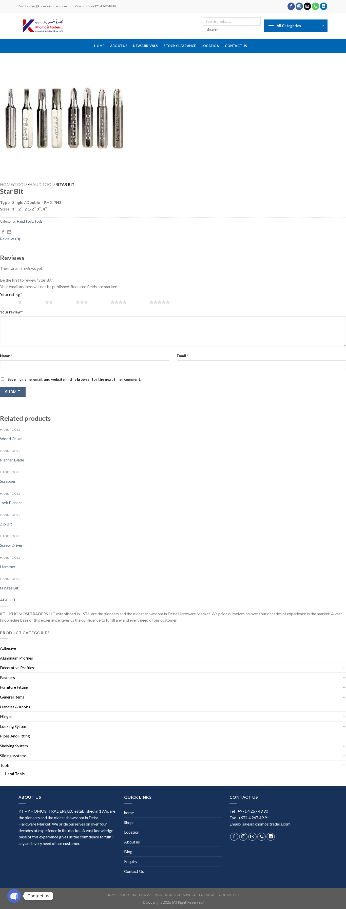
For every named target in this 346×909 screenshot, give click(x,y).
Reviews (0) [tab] (10, 238)
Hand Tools (42, 184)
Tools (21, 184)
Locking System (13, 726)
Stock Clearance (180, 46)
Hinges (6, 716)
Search (213, 30)
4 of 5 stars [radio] (100, 302)
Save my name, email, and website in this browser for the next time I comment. (74, 379)
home (99, 46)
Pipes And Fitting (15, 735)
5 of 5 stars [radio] (139, 302)
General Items (12, 696)
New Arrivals (145, 46)
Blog (128, 851)
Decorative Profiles (17, 667)
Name (6, 356)
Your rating (11, 294)
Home (6, 184)
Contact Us (236, 46)
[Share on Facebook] (3, 232)
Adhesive (8, 648)
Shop (128, 822)
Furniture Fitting (14, 687)
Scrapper (8, 481)
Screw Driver (11, 545)
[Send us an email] (307, 6)
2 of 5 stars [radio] (34, 302)
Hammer (7, 566)
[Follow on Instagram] (299, 6)
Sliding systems (13, 755)
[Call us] (315, 6)
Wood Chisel (11, 438)
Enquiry (130, 861)
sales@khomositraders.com (266, 823)
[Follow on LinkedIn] (323, 6)
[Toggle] (344, 668)
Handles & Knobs (15, 706)
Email (182, 356)
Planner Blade (12, 459)
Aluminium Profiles (16, 658)
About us (118, 46)
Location (210, 46)
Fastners (7, 677)
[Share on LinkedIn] (9, 232)
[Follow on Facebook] (291, 6)
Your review (11, 312)
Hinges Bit (9, 587)
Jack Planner (11, 502)
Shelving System (14, 745)
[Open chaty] (14, 896)
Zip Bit (6, 523)
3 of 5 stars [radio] (65, 302)
